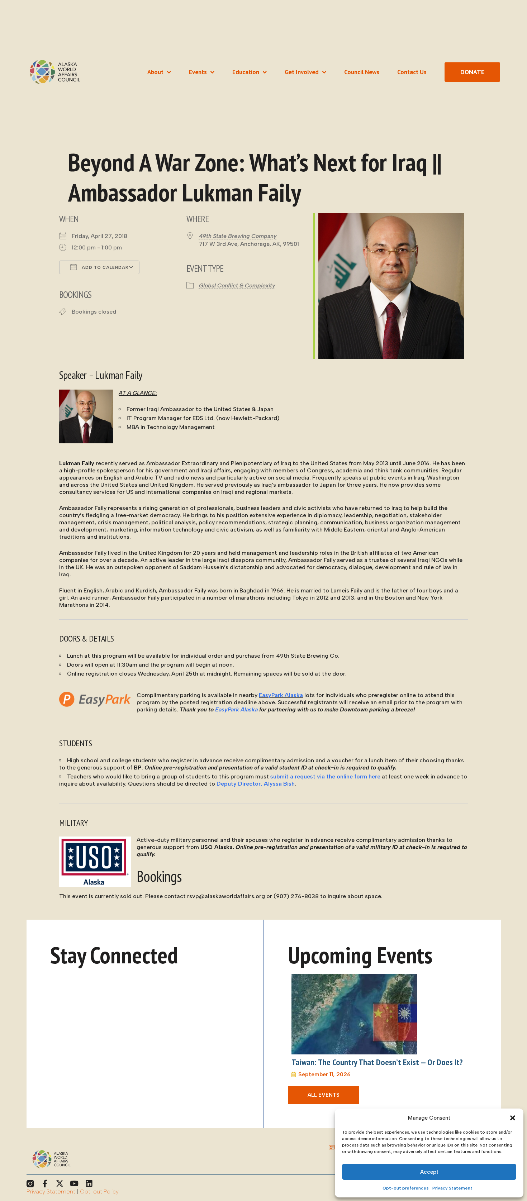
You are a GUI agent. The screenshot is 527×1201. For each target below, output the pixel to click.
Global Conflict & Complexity (237, 285)
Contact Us (412, 72)
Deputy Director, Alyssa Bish (256, 783)
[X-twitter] (59, 1183)
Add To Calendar (104, 267)
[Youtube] (74, 1183)
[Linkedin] (89, 1183)
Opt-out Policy (99, 1191)
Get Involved (302, 72)
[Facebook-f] (45, 1183)
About (155, 72)
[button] (512, 1117)
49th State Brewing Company (238, 236)
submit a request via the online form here (325, 776)
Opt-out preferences (406, 1188)
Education (245, 72)
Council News (361, 72)
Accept (429, 1172)
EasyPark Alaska (281, 695)
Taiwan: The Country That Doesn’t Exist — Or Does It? (377, 1062)
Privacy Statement (452, 1188)
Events (198, 72)
